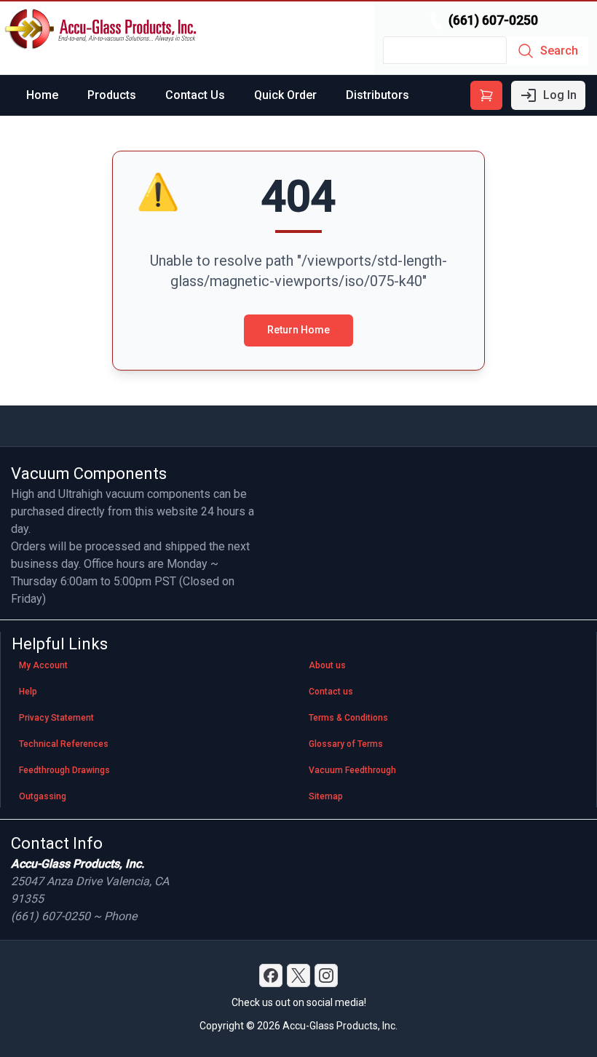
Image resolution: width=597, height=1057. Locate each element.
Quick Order (285, 95)
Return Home (298, 330)
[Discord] (270, 975)
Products (111, 95)
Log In (560, 95)
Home (42, 95)
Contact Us (195, 95)
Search (559, 51)
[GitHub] (326, 975)
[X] (298, 975)
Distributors (377, 95)
